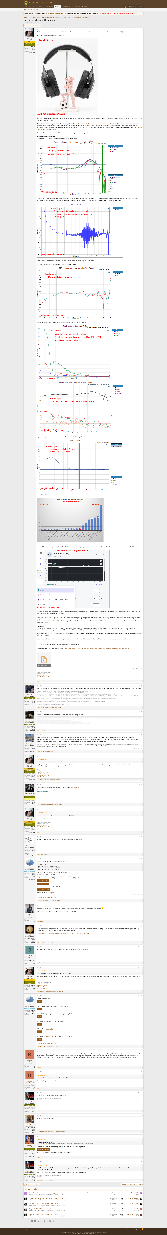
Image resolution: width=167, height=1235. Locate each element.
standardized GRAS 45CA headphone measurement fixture (95, 124)
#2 (142, 685)
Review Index (49, 7)
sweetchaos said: (42, 1075)
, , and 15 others (51, 942)
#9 (142, 859)
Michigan (32, 751)
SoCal (33, 1132)
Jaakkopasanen (50, 1036)
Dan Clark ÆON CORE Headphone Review (43, 1214)
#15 (142, 1051)
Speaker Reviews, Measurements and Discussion (52, 1194)
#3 (142, 711)
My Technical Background (43, 676)
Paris (33, 805)
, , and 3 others (49, 900)
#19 (142, 1136)
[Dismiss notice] (142, 13)
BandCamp (43, 933)
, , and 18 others (49, 832)
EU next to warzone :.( (30, 1157)
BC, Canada (32, 879)
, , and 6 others (49, 779)
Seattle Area (32, 52)
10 (62, 1216)
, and (47, 730)
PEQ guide (51, 874)
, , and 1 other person (50, 707)
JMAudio (137, 1205)
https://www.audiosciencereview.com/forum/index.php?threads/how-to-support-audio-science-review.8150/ (96, 648)
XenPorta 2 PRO (76, 1233)
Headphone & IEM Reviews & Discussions (53, 1200)
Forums (57, 7)
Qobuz (80, 933)
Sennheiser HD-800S (56, 621)
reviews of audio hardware (55, 13)
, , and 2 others (51, 991)
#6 (142, 784)
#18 (142, 1115)
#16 (142, 1071)
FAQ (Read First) (30, 7)
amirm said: (41, 1139)
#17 (142, 1092)
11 (64, 1216)
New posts (26, 9)
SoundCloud (86, 933)
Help (139, 1229)
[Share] (139, 29)
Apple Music (55, 933)
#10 (142, 905)
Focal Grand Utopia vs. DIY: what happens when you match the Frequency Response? (58, 1193)
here (103, 13)
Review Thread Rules (42, 675)
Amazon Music (62, 933)
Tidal (77, 933)
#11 (142, 926)
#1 (142, 29)
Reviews (39, 7)
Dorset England (31, 855)
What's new (66, 7)
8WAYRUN (91, 1233)
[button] (71, 6)
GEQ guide (51, 892)
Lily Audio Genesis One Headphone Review (43, 1204)
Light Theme (28, 1229)
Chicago (33, 1111)
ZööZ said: (40, 971)
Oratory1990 (49, 1029)
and (46, 751)
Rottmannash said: (42, 759)
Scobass (31, 1194)
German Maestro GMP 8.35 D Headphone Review (46, 1198)
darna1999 (136, 1210)
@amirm (76, 787)
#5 (142, 756)
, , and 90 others (48, 681)
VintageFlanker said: (43, 812)
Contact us (116, 1229)
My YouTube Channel (42, 678)
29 (33, 25)
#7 (142, 809)
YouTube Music (71, 933)
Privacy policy (133, 1229)
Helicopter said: (42, 1165)
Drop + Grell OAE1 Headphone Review (42, 1209)
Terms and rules (124, 1229)
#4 (142, 734)
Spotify (49, 933)
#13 (142, 967)
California (32, 942)
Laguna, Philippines (30, 706)
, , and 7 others (50, 804)
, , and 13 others (48, 1046)
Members (85, 7)
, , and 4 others (52, 1131)
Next (37, 25)
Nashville (32, 730)
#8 (142, 836)
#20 (142, 1162)
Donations (76, 7)
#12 (142, 946)
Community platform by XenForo (74, 1232)
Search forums (34, 9)
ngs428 (137, 1215)
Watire (137, 1199)
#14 (142, 995)
